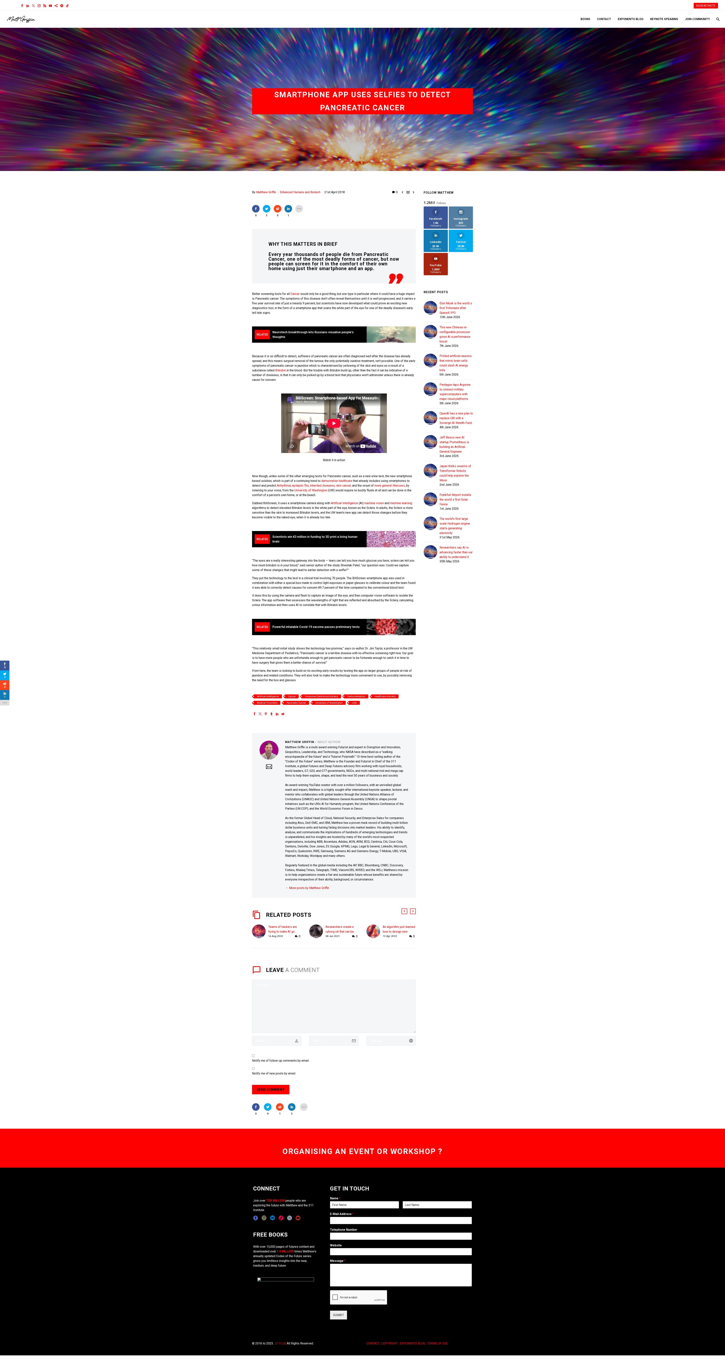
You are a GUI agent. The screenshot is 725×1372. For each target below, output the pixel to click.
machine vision (374, 503)
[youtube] (298, 1218)
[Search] (717, 19)
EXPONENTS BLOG (412, 1343)
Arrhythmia (284, 485)
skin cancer (343, 485)
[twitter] (289, 1218)
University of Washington (310, 490)
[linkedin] (272, 1218)
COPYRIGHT (390, 1343)
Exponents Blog (630, 19)
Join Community (697, 19)
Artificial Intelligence (344, 503)
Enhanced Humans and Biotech (300, 192)
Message (338, 1261)
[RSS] (45, 5)
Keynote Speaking (664, 19)
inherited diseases (322, 485)
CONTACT (372, 1343)
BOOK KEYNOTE (705, 5)
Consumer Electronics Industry (321, 696)
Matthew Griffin (266, 192)
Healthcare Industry (385, 696)
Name (335, 1198)
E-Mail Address (342, 1214)
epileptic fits (300, 485)
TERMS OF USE (437, 1343)
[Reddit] (282, 713)
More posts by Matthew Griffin (309, 888)
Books (585, 19)
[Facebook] (22, 5)
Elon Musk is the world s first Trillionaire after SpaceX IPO (456, 308)
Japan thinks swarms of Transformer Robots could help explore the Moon (455, 473)
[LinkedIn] (28, 5)
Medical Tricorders (267, 702)
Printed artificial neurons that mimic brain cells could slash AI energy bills (456, 363)
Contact (604, 19)
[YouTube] (50, 5)
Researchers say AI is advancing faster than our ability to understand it (456, 552)
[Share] (56, 5)
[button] (404, 911)
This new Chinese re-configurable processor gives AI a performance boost (455, 334)
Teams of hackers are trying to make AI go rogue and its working (282, 931)
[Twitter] (33, 5)
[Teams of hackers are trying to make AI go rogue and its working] (260, 931)
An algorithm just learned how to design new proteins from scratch (399, 931)
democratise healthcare (336, 481)
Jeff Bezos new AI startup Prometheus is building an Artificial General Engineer (454, 444)
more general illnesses (389, 485)
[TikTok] (67, 5)
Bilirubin (280, 370)
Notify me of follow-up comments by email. (280, 1060)
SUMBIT (338, 1315)
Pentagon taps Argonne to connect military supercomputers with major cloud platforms (455, 392)
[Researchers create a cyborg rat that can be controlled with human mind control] (317, 931)
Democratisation (356, 696)
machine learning (401, 503)
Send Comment (271, 1089)
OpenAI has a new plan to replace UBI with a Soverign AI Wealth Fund (456, 418)
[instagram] (264, 1218)
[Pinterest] (265, 713)
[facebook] (255, 1218)
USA (354, 702)
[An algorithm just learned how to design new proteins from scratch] (374, 931)
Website (336, 1245)
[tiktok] (281, 1218)
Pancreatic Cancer (296, 702)
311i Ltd (280, 1343)
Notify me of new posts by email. (274, 1073)
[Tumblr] (271, 713)
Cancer (295, 294)
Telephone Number (343, 1229)
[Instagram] (39, 5)
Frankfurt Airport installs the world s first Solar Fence (455, 499)
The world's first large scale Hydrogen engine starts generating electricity (455, 526)
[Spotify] (62, 5)
